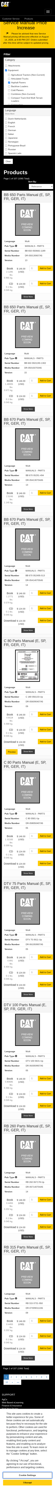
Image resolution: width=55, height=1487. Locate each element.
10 (7, 1382)
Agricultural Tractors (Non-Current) (28, 75)
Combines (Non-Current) (23, 94)
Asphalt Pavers (18, 82)
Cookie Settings (27, 1475)
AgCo (4, 1399)
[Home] (27, 4)
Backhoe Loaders (19, 86)
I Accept (27, 1482)
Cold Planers (17, 90)
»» (18, 1382)
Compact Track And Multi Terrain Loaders (27, 99)
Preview (12, 752)
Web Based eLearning (12, 1402)
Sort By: (32, 181)
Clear (8, 161)
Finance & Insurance (12, 1405)
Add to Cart (45, 268)
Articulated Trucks (19, 78)
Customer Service (11, 18)
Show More (10, 114)
